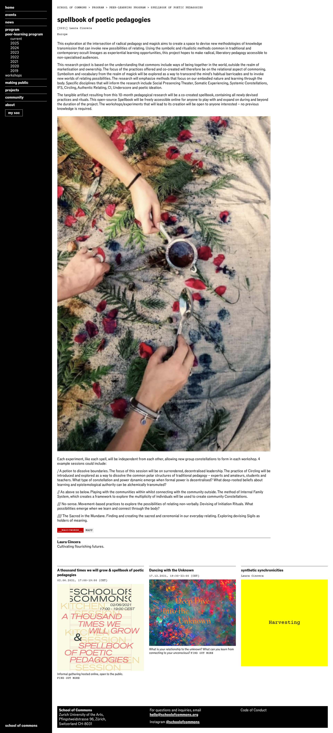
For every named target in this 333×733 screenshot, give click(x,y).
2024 (14, 48)
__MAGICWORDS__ (70, 530)
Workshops (13, 75)
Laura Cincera (80, 28)
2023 (14, 52)
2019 (14, 71)
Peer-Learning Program (24, 34)
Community (14, 97)
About (10, 105)
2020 (14, 66)
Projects (12, 90)
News (9, 22)
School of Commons (72, 7)
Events (10, 15)
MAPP (89, 530)
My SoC (14, 113)
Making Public (16, 83)
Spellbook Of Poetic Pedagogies (177, 7)
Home (9, 7)
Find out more (68, 678)
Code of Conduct (254, 710)
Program (12, 29)
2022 (14, 57)
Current (16, 39)
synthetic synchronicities (262, 570)
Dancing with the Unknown (171, 570)
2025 (14, 43)
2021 (14, 62)
